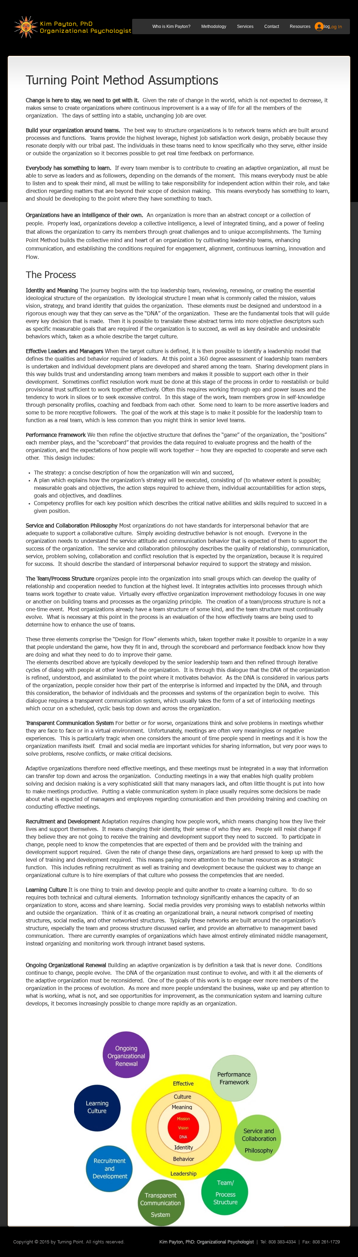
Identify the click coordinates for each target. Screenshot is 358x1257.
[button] (171, 26)
